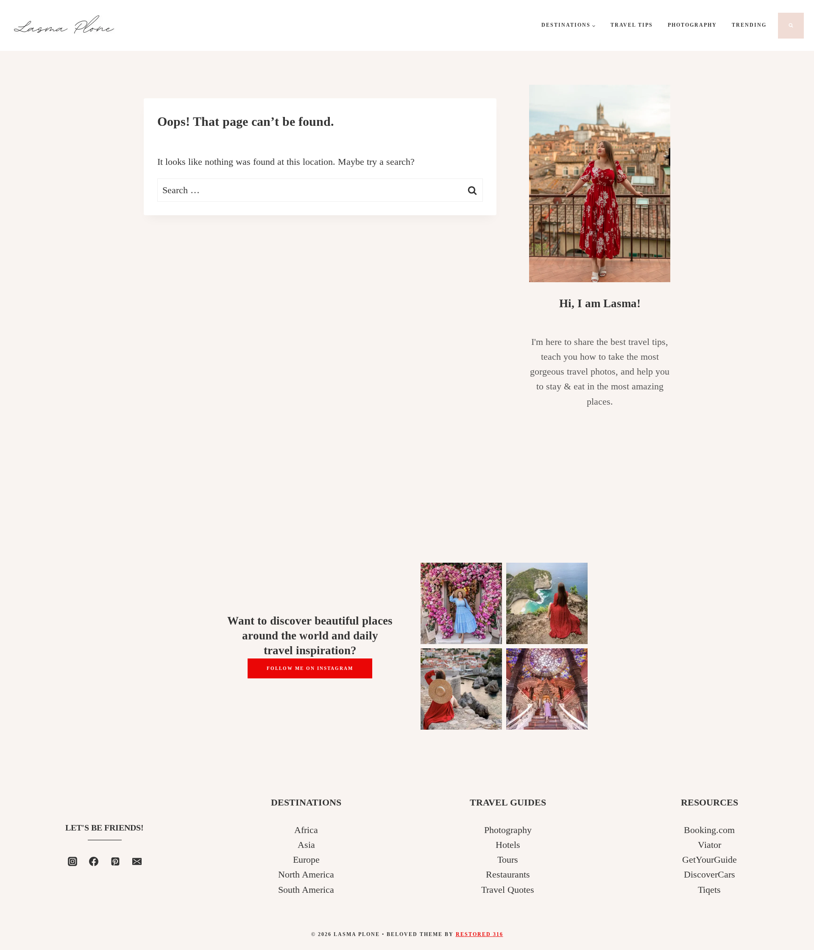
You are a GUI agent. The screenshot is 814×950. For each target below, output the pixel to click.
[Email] (137, 861)
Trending (749, 25)
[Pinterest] (115, 861)
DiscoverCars (709, 874)
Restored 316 (479, 934)
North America (306, 874)
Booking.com (709, 830)
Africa (306, 830)
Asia (306, 844)
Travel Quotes (507, 889)
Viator (709, 844)
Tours (507, 859)
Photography (692, 25)
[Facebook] (93, 861)
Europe (306, 859)
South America (306, 889)
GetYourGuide (709, 859)
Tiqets (709, 889)
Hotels (508, 844)
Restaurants (508, 874)
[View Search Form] (791, 26)
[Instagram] (72, 861)
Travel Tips (631, 25)
